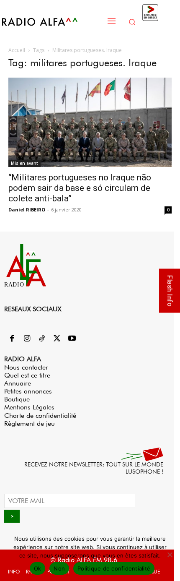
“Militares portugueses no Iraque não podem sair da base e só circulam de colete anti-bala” (79, 187)
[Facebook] (11, 339)
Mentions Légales (29, 407)
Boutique (17, 399)
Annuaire (17, 383)
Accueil (16, 50)
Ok (37, 568)
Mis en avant (24, 163)
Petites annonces (28, 391)
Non (59, 568)
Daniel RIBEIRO (26, 209)
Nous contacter (26, 367)
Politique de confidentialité (113, 568)
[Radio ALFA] (51, 22)
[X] (56, 339)
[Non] (169, 554)
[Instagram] (26, 339)
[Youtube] (72, 339)
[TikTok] (41, 339)
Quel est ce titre (27, 375)
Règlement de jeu (29, 423)
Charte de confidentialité (40, 415)
